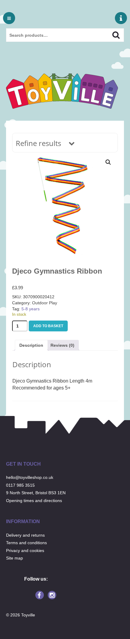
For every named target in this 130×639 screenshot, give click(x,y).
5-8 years (30, 308)
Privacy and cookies (25, 550)
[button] (108, 162)
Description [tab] (31, 345)
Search (111, 34)
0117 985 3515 (20, 485)
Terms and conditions (26, 542)
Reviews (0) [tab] (62, 345)
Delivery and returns (25, 535)
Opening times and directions (34, 500)
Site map (14, 558)
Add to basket (48, 326)
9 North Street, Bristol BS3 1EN (36, 492)
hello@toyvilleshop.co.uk (29, 477)
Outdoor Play (44, 302)
